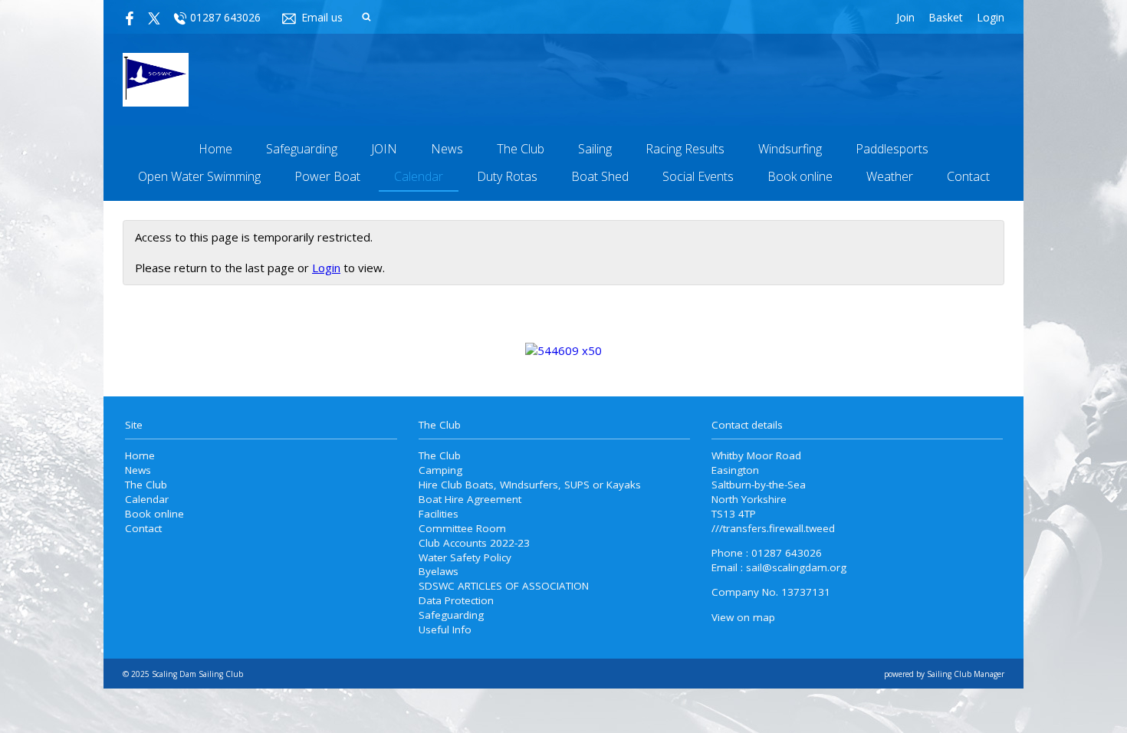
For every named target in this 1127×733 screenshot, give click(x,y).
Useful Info (445, 629)
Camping (440, 470)
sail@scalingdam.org (796, 567)
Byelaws (438, 571)
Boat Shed (600, 176)
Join (905, 17)
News (447, 148)
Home (215, 148)
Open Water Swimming (199, 176)
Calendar (418, 176)
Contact (968, 176)
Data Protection (456, 600)
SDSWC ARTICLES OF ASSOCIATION (504, 586)
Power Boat (327, 176)
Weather (889, 176)
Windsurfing (790, 148)
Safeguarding (301, 148)
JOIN (384, 148)
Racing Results (685, 148)
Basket (945, 17)
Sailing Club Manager (965, 674)
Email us (322, 17)
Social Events (698, 176)
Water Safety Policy (465, 557)
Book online (800, 176)
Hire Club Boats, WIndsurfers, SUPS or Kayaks (530, 484)
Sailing (595, 148)
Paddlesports (892, 148)
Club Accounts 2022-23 (474, 543)
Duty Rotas (507, 176)
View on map (743, 617)
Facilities (438, 514)
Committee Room (462, 528)
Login (990, 17)
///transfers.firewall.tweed (773, 528)
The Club (520, 148)
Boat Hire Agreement (470, 499)
